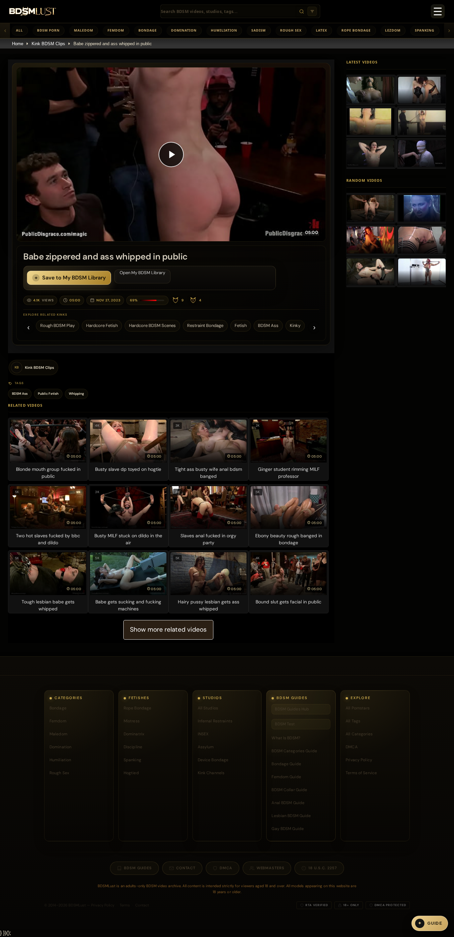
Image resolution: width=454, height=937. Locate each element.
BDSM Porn (48, 30)
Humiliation (224, 30)
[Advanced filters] (312, 11)
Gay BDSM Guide (288, 828)
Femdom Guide (286, 777)
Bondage (148, 30)
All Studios (208, 708)
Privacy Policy (359, 760)
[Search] (301, 11)
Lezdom (393, 30)
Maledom (83, 30)
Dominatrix (134, 734)
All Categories (359, 734)
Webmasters (270, 868)
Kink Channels (211, 773)
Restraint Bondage (205, 325)
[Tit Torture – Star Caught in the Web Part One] (422, 153)
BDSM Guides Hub (292, 709)
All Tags (353, 721)
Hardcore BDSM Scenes (152, 325)
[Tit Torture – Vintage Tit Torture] (370, 121)
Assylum (206, 747)
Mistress (132, 721)
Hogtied (131, 773)
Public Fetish (48, 393)
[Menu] (438, 11)
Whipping (76, 393)
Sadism (258, 30)
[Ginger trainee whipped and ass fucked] (370, 208)
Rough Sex (291, 30)
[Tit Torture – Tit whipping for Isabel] (370, 153)
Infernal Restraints (215, 721)
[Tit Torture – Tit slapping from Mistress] (422, 90)
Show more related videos (168, 629)
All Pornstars (358, 708)
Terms (125, 905)
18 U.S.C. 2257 (322, 868)
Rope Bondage (356, 30)
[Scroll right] (449, 30)
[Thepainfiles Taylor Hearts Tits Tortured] (422, 240)
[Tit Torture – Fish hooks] (370, 90)
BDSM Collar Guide (289, 789)
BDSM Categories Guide (294, 751)
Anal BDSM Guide (288, 802)
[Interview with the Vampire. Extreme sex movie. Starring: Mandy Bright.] (422, 208)
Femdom (115, 30)
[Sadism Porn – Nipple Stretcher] (422, 272)
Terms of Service (361, 773)
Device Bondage (213, 760)
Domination (184, 30)
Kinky (295, 325)
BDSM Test (285, 724)
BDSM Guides (138, 868)
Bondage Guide (286, 764)
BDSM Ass (268, 325)
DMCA (351, 747)
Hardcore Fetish (102, 325)
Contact (185, 868)
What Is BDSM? (286, 738)
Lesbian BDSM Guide (291, 815)
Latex (321, 30)
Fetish (241, 325)
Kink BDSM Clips (48, 43)
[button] (171, 154)
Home (17, 43)
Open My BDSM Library (142, 272)
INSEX (203, 734)
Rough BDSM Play (57, 325)
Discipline (133, 747)
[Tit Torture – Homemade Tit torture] (422, 121)
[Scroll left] (5, 30)
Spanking (424, 30)
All (19, 30)
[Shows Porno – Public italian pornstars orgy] (370, 240)
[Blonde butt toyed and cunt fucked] (370, 272)
